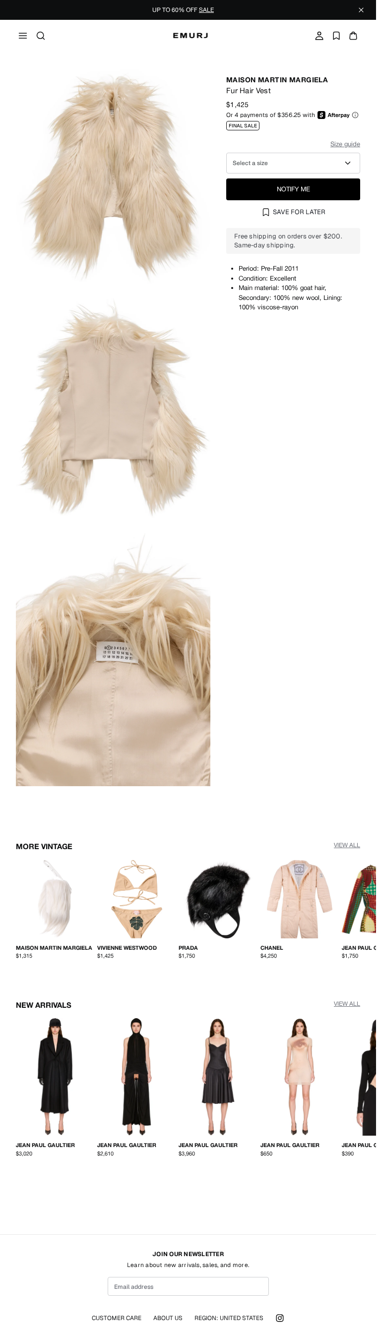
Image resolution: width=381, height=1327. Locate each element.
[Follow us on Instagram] (279, 1318)
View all (347, 845)
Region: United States (228, 1318)
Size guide (345, 144)
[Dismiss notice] (361, 10)
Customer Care (116, 1318)
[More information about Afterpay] (355, 115)
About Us (168, 1318)
